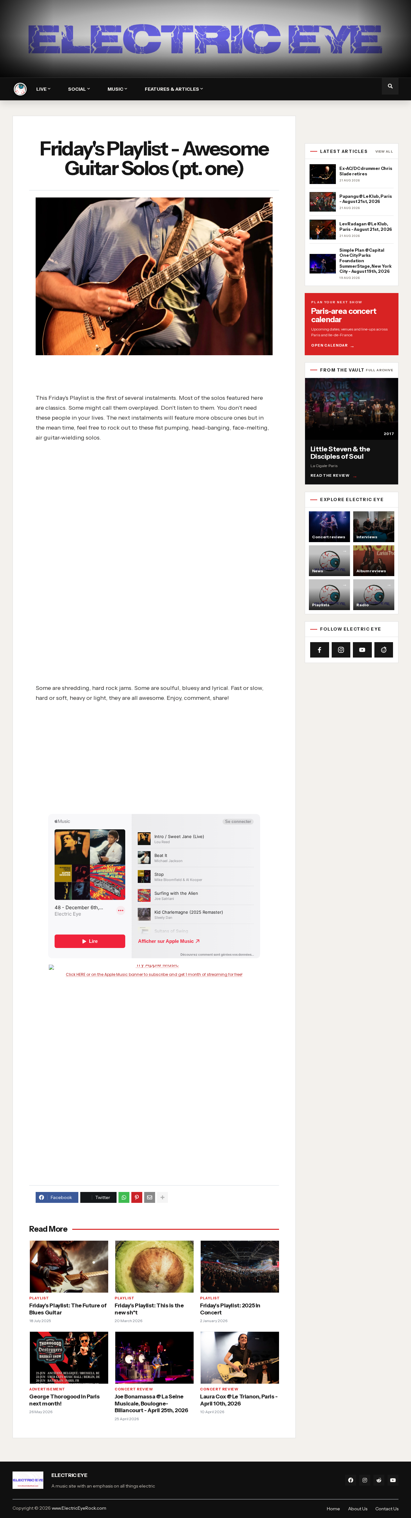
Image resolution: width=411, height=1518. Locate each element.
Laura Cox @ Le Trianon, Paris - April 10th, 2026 (239, 1400)
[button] (390, 86)
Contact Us (386, 1509)
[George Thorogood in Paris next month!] (68, 1357)
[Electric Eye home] (20, 89)
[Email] (149, 1197)
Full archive (379, 370)
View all (384, 152)
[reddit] (378, 1480)
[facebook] (350, 1480)
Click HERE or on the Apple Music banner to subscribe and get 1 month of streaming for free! (154, 974)
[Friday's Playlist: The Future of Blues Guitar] (68, 1266)
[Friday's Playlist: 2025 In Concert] (239, 1266)
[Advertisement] (162, 488)
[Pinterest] (136, 1197)
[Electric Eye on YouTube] (362, 650)
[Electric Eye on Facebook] (319, 650)
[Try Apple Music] (154, 967)
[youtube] (393, 1480)
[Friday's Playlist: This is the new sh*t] (154, 1266)
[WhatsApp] (123, 1197)
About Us (357, 1509)
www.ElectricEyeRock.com (79, 1508)
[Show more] (162, 1197)
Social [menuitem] (77, 89)
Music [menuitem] (115, 89)
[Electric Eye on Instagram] (341, 650)
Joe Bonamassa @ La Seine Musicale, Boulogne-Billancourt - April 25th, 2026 (151, 1403)
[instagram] (364, 1480)
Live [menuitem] (41, 89)
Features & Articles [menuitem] (172, 89)
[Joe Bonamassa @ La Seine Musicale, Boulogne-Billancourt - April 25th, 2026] (154, 1357)
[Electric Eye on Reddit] (383, 650)
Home (333, 1509)
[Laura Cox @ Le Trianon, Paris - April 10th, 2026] (239, 1357)
